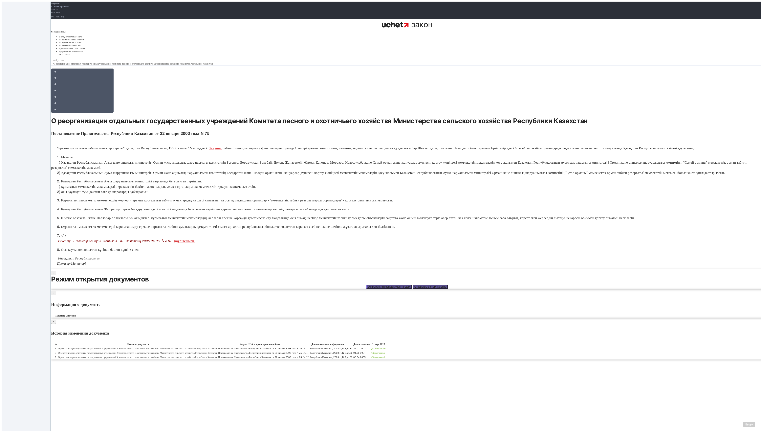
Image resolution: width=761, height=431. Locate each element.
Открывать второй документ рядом (389, 286)
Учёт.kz (54, 9)
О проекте (55, 3)
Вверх (749, 424)
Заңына (215, 148)
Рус (52, 16)
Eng (62, 16)
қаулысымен (184, 240)
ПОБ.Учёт (55, 12)
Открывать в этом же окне (430, 286)
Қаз (57, 16)
